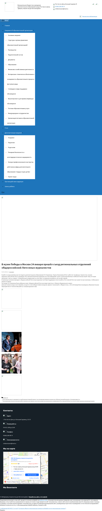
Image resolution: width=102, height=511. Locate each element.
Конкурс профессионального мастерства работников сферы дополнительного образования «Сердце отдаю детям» (20, 167)
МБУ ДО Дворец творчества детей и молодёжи (12, 452)
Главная (7, 25)
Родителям (11, 147)
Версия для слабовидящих (89, 16)
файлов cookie (43, 500)
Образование (12, 64)
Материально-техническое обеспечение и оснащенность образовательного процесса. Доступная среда (20, 79)
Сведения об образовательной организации (19, 30)
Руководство (12, 50)
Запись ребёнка (10, 186)
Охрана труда (12, 177)
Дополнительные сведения (13, 133)
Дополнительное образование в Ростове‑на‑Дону (13, 453)
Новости (5, 397)
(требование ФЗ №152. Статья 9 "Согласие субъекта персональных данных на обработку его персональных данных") (33, 508)
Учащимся (11, 138)
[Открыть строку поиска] (3, 193)
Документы (11, 60)
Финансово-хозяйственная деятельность (21, 69)
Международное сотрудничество (18, 113)
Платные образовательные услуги (18, 108)
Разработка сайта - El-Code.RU (38, 497)
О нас (6, 128)
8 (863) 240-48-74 (60, 6)
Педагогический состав (15, 55)
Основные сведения (14, 35)
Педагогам (11, 142)
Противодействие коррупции (14, 181)
